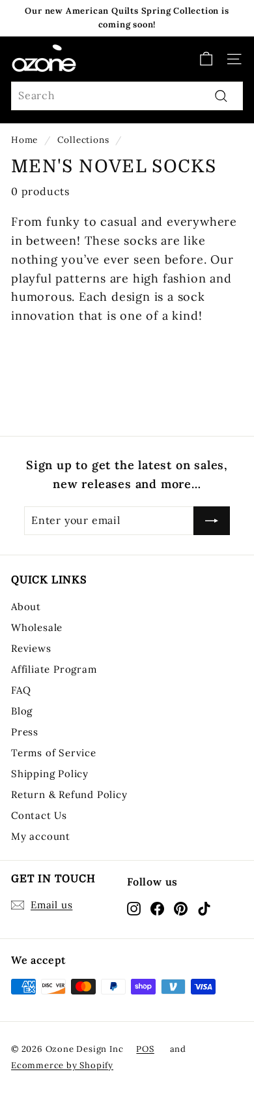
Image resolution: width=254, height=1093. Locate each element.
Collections (83, 140)
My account (40, 836)
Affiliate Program (54, 669)
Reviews (31, 648)
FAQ (21, 690)
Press (24, 732)
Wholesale (37, 627)
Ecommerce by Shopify (62, 1065)
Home (24, 140)
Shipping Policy (50, 773)
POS (145, 1049)
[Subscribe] (211, 520)
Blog (22, 711)
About (26, 606)
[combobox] (127, 96)
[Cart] (206, 59)
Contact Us (39, 815)
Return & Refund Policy (69, 794)
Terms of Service (53, 753)
